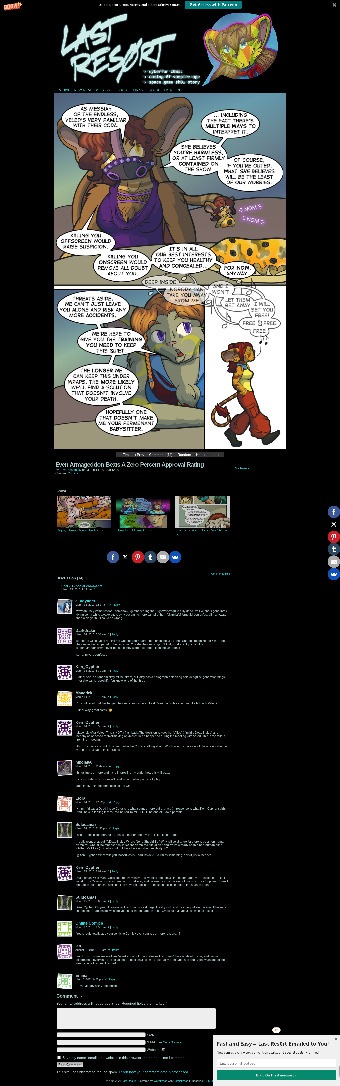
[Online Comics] (65, 936)
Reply (116, 604)
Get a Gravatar (172, 1042)
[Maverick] (65, 699)
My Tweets (242, 468)
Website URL (157, 1050)
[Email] (163, 557)
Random (184, 455)
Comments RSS (220, 573)
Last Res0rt (170, 49)
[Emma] (65, 981)
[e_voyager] (65, 613)
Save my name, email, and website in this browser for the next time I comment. (124, 1058)
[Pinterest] (138, 557)
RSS (207, 1080)
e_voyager (85, 601)
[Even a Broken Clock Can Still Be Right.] (202, 512)
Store (154, 90)
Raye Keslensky (70, 470)
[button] (170, 5)
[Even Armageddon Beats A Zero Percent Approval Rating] (170, 448)
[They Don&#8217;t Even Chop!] (143, 512)
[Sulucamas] (65, 830)
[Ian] (65, 952)
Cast (108, 90)
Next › (201, 455)
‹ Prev (139, 455)
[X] (125, 557)
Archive (62, 90)
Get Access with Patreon (213, 4)
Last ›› (216, 455)
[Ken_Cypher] (65, 673)
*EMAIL (164, 1042)
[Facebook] (113, 557)
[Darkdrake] (65, 636)
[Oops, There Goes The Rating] (84, 512)
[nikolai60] (65, 768)
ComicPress (180, 1080)
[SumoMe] (175, 557)
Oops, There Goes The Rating (80, 530)
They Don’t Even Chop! (134, 530)
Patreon (172, 90)
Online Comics (89, 923)
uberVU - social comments (81, 586)
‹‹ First (124, 455)
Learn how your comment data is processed (153, 1072)
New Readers (86, 90)
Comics (73, 473)
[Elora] (65, 804)
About (123, 90)
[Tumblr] (150, 557)
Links (139, 90)
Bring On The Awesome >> (276, 1075)
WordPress (160, 1080)
